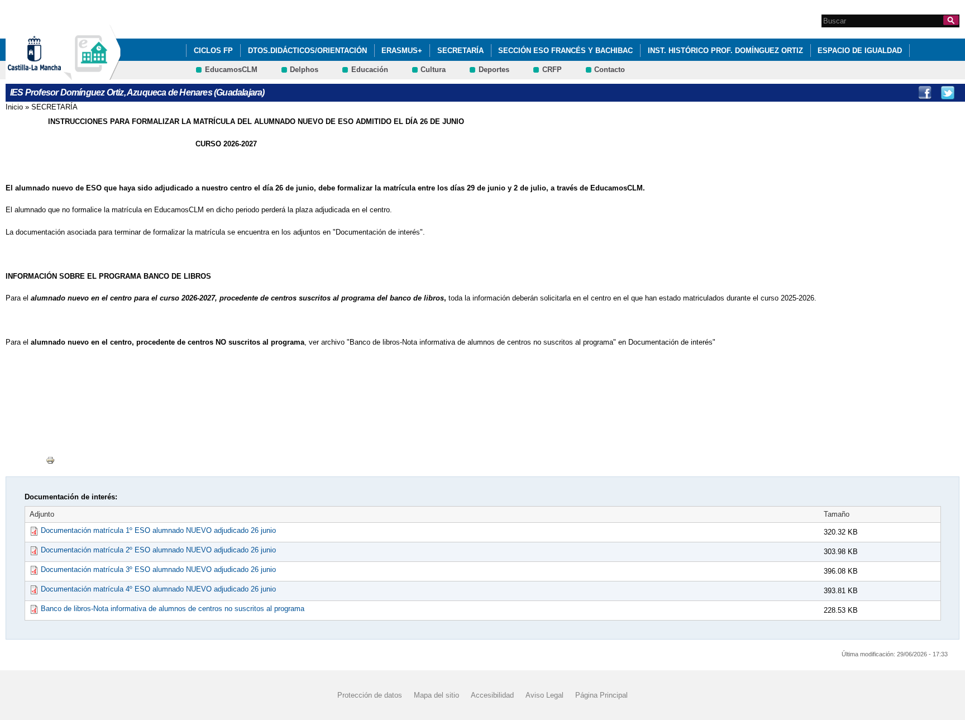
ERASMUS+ (401, 50)
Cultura (433, 69)
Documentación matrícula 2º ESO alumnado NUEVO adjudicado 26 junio (158, 550)
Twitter (947, 92)
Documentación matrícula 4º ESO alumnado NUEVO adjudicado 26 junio (158, 589)
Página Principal (601, 695)
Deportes (494, 69)
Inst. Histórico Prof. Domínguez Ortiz (725, 50)
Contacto (609, 69)
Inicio (14, 107)
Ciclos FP (213, 50)
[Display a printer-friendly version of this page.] (50, 460)
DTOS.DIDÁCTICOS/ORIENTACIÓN (307, 50)
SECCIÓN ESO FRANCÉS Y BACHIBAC (565, 50)
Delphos (304, 69)
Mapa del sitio (436, 695)
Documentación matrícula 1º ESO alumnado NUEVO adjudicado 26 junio (158, 530)
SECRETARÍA (460, 50)
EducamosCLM (231, 69)
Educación (369, 69)
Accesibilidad (492, 695)
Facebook (924, 92)
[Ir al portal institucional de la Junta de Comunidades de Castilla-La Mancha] (48, 74)
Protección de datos (369, 695)
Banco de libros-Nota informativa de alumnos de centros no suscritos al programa (172, 608)
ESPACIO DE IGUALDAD (860, 50)
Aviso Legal (544, 695)
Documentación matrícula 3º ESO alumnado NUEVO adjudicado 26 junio (158, 569)
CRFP (552, 69)
